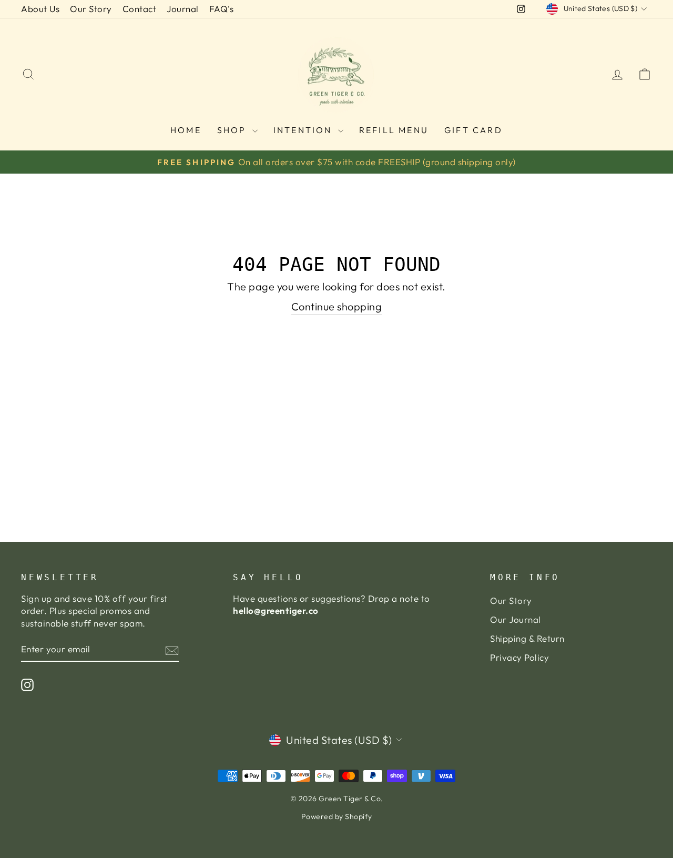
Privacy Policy (519, 657)
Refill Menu (394, 130)
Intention (304, 130)
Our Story (91, 8)
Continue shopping (336, 306)
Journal (183, 8)
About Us (40, 8)
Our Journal (515, 619)
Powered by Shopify (336, 816)
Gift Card (473, 130)
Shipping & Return (527, 638)
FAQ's (221, 8)
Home (185, 130)
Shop (233, 130)
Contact (140, 8)
